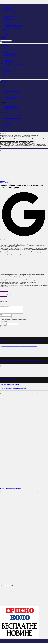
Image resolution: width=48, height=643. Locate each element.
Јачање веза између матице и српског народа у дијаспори (13, 388)
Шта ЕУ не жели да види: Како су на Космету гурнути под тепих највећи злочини (17, 143)
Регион (5, 148)
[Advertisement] (24, 264)
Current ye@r (3, 323)
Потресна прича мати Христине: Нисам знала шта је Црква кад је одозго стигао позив (18, 137)
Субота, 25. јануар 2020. (5, 182)
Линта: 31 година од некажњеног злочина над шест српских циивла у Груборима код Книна (20, 135)
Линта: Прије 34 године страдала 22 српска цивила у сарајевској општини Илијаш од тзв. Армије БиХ (22, 138)
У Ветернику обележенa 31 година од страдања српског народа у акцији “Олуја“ (17, 141)
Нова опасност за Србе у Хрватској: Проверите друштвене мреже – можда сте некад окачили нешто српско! (23, 144)
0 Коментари (2, 181)
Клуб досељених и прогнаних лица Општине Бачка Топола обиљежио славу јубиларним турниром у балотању (23, 139)
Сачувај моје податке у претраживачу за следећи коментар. (13, 319)
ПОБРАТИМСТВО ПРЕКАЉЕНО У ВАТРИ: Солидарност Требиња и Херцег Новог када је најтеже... (24, 379)
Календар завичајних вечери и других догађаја (10, 488)
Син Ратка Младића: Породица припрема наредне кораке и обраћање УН (15, 136)
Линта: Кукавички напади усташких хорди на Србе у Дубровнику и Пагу (15, 142)
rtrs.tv (47, 288)
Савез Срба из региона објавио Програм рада (10, 384)
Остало (1, 148)
